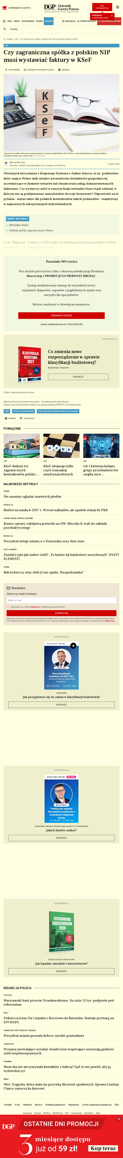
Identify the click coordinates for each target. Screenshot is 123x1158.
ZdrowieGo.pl (76, 1113)
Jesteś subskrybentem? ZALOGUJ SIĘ (61, 324)
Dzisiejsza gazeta (20, 8)
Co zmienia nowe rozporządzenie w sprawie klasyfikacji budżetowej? (74, 357)
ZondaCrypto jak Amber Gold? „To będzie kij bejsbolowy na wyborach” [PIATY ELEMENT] (61, 557)
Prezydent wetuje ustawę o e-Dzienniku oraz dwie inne (44, 541)
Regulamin (73, 1105)
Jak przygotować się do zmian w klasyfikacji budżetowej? (61, 697)
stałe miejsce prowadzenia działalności (58, 411)
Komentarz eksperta (58, 367)
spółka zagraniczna (23, 411)
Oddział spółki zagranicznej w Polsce (31, 230)
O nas (17, 1105)
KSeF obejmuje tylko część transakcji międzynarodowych (58, 470)
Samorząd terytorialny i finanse (20, 1030)
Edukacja (8, 505)
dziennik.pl (27, 1113)
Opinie (6, 491)
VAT (16, 39)
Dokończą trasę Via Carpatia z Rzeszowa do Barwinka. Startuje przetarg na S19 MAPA (59, 1020)
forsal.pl (37, 1113)
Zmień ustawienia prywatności (97, 1105)
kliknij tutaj (110, 621)
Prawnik (8, 1062)
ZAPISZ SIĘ (61, 613)
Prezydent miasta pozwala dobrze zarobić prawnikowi (44, 1036)
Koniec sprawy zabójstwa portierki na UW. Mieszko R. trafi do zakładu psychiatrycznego (55, 526)
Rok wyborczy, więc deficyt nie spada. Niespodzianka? (43, 572)
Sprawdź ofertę (61, 315)
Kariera (38, 1105)
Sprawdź (78, 376)
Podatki (10, 39)
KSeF (7, 411)
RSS (117, 1105)
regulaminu (35, 607)
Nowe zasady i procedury (61, 960)
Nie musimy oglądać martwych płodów (33, 496)
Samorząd (9, 1044)
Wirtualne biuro (19, 225)
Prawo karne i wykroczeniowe (18, 518)
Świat (6, 1079)
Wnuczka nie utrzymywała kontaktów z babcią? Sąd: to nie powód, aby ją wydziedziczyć (57, 1069)
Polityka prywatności (55, 1105)
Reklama (27, 1105)
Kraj (6, 1013)
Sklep (98, 1113)
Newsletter (88, 1113)
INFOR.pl (46, 1113)
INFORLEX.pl (58, 1113)
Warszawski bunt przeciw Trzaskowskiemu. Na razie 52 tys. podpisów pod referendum (59, 1002)
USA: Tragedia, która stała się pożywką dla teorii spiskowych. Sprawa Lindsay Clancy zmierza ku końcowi (61, 1086)
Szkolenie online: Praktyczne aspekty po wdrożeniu (61, 826)
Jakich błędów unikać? (61, 830)
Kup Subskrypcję (102, 7)
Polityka (8, 995)
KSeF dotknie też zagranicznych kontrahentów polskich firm (21, 470)
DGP (67, 1113)
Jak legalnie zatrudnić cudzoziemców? (61, 964)
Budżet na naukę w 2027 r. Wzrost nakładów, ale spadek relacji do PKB (56, 510)
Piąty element (10, 549)
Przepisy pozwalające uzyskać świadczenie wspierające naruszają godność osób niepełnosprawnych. (59, 1051)
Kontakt (8, 1105)
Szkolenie (61, 693)
